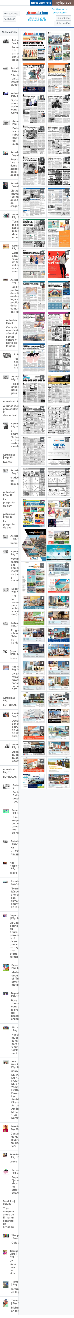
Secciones (12, 13)
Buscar (11, 19)
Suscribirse (63, 18)
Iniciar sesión (63, 23)
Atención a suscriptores (60, 11)
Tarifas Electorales (41, 2)
